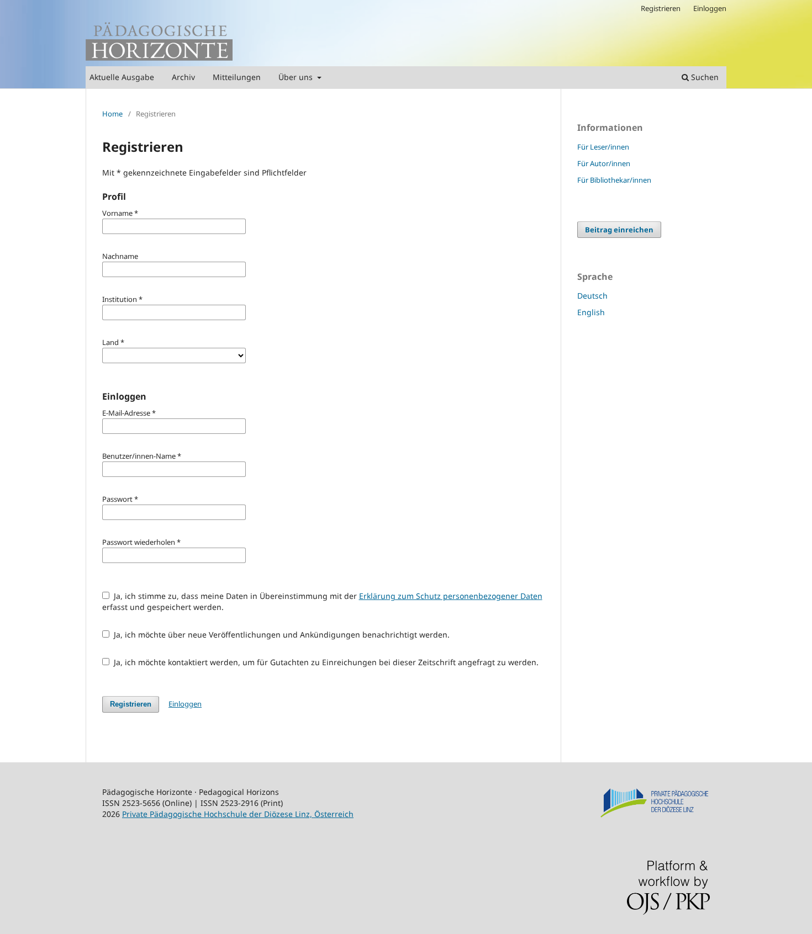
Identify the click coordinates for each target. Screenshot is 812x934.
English (591, 312)
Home (112, 114)
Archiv (183, 77)
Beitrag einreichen (619, 230)
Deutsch (592, 295)
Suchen (704, 77)
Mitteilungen (237, 77)
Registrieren (661, 8)
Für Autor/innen (603, 163)
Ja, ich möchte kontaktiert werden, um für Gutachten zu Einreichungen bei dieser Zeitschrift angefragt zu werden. (325, 662)
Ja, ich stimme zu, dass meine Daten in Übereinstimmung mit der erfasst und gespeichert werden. (322, 601)
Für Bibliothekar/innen (614, 180)
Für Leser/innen (603, 147)
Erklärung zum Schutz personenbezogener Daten (450, 596)
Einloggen (709, 8)
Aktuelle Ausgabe (121, 77)
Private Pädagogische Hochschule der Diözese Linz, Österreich (238, 814)
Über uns (296, 77)
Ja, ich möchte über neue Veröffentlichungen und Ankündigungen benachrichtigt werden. (281, 634)
